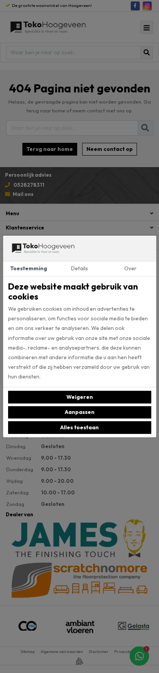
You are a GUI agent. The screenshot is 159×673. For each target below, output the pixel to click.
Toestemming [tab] (28, 268)
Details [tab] (79, 268)
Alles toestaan (79, 427)
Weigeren (79, 396)
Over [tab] (130, 268)
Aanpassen (80, 411)
